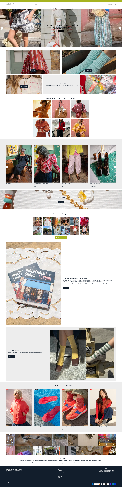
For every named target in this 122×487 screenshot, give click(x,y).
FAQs (59, 477)
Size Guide (60, 474)
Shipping (59, 471)
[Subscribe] (115, 476)
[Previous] (2, 28)
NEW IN (33, 70)
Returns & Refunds (61, 472)
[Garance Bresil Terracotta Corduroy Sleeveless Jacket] (103, 407)
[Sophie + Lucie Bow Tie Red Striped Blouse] (47, 164)
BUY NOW (66, 288)
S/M (62, 186)
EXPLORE (61, 32)
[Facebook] (6, 482)
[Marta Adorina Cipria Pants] (75, 164)
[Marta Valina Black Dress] (19, 164)
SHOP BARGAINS (24, 86)
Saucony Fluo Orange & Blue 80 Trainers (68, 426)
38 (92, 186)
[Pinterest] (8, 482)
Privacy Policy (60, 475)
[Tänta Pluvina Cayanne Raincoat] (19, 407)
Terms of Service (60, 476)
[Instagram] (10, 482)
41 (95, 186)
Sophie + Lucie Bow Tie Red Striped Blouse (41, 183)
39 (93, 186)
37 (91, 186)
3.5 (62, 429)
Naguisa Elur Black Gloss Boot (95, 183)
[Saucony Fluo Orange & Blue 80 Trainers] (75, 407)
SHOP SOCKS (11, 356)
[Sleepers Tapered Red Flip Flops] (47, 407)
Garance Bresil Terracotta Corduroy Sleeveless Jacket (98, 426)
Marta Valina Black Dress (9, 183)
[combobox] (61, 4)
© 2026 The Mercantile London (11, 484)
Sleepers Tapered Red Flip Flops (39, 426)
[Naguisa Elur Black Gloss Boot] (103, 164)
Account (111, 4)
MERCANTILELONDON (62, 237)
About (59, 469)
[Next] (120, 28)
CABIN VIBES (88, 70)
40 (94, 186)
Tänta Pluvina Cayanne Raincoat (11, 426)
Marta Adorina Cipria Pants (66, 183)
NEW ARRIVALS (61, 142)
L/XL (63, 186)
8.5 (63, 429)
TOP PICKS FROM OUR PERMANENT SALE (61, 385)
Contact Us (60, 470)
